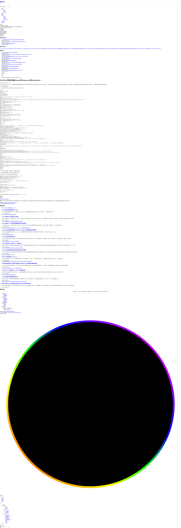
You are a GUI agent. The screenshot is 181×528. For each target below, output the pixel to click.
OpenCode (15, 48)
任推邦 (42, 48)
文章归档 (5, 298)
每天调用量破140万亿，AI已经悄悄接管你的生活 (10, 68)
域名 (120, 48)
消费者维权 (59, 48)
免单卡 (68, 48)
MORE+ (5, 37)
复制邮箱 (4, 33)
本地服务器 (98, 48)
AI (0, 48)
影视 (2, 13)
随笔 (4, 10)
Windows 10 (7, 514)
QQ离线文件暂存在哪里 (4, 203)
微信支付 (128, 48)
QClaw (2, 48)
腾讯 (136, 48)
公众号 (118, 48)
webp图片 (9, 48)
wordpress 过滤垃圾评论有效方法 (8, 236)
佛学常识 (7, 512)
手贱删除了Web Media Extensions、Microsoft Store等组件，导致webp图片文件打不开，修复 (17, 54)
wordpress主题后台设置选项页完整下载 (8, 43)
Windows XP (8, 519)
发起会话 (1, 31)
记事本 (126, 48)
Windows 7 (7, 518)
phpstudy (93, 48)
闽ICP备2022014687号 (17, 312)
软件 (4, 18)
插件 (4, 16)
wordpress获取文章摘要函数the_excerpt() (10, 209)
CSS (152, 48)
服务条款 (5, 295)
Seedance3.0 (31, 48)
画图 (124, 48)
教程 (4, 11)
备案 (122, 48)
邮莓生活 (12, 311)
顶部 (2, 501)
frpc (21, 48)
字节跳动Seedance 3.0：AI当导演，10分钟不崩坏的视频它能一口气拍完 (14, 62)
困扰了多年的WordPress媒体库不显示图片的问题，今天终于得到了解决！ (16, 283)
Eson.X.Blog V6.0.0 (143, 48)
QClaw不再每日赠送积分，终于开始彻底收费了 (10, 52)
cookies (150, 48)
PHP (107, 48)
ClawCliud (71, 48)
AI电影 (28, 48)
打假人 (56, 48)
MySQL (138, 48)
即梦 (78, 48)
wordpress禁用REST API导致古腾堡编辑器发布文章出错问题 (14, 223)
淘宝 (134, 48)
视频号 (110, 48)
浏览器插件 (6, 19)
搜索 (2, 499)
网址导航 (5, 299)
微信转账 (132, 48)
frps (23, 48)
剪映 (50, 48)
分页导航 (112, 48)
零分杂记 (5, 312)
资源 (4, 17)
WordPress (88, 48)
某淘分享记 (9, 311)
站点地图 (5, 300)
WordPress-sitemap (12, 194)
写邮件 (1, 33)
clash (84, 48)
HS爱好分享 (5, 311)
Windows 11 (7, 515)
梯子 (86, 48)
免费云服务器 (75, 48)
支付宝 (62, 48)
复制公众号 (2, 35)
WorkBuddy (19, 48)
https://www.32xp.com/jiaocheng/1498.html (10, 202)
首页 (2, 8)
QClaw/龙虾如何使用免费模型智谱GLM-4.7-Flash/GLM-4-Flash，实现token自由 (15, 56)
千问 (51, 48)
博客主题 (147, 48)
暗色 (154, 48)
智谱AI (13, 48)
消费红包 (65, 48)
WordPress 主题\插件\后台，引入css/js (9, 256)
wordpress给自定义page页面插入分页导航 (10, 216)
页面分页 (115, 48)
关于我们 (5, 296)
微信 (37, 48)
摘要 (91, 48)
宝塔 (95, 48)
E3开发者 (102, 48)
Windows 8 (7, 517)
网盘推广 (45, 48)
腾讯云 (5, 304)
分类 (2, 498)
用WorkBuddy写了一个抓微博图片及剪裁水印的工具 (10, 66)
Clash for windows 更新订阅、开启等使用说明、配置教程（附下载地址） (14, 41)
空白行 (156, 48)
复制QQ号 (5, 31)
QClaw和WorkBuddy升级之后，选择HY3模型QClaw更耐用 (11, 58)
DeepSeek (35, 48)
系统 (2, 14)
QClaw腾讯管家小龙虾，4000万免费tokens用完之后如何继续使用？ (13, 39)
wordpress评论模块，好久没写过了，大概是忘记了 (12, 243)
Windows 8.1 (8, 516)
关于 (2, 500)
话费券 (54, 48)
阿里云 (5, 303)
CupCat (48, 48)
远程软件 (25, 48)
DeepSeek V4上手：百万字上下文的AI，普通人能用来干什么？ (12, 64)
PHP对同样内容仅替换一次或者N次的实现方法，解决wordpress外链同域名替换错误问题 (19, 263)
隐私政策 (5, 294)
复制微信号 (2, 29)
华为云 (5, 305)
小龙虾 (40, 48)
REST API (159, 48)
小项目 (5, 12)
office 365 (105, 48)
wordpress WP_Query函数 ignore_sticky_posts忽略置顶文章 (13, 270)
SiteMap (5, 301)
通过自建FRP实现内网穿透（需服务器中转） (9, 60)
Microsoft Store (5, 48)
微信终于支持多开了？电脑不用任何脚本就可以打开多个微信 (12, 70)
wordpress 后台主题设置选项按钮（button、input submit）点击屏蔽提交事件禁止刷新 (19, 229)
